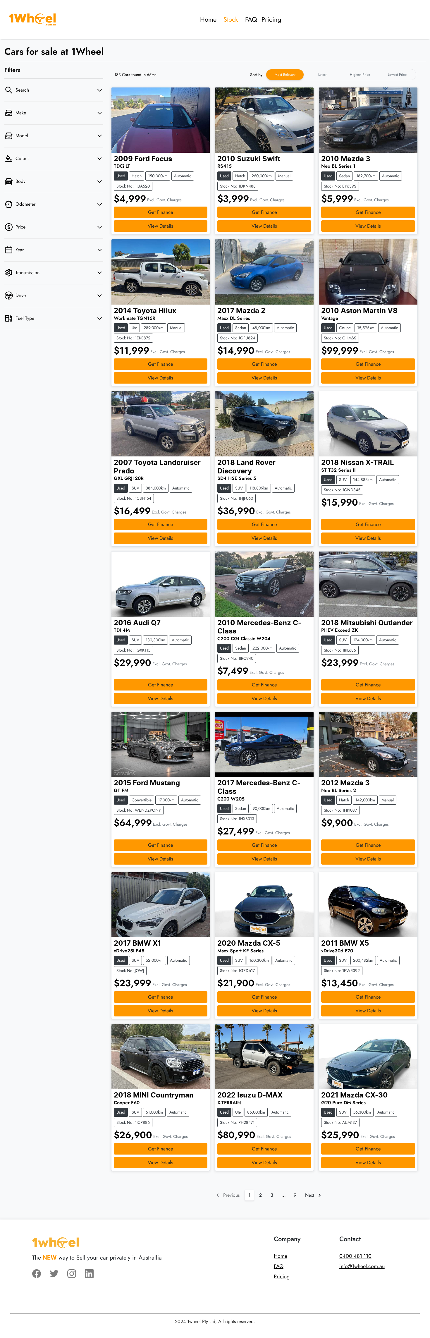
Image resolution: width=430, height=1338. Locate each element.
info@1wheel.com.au (362, 1266)
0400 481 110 (355, 1256)
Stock (230, 19)
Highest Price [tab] (360, 74)
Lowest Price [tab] (397, 74)
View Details (160, 225)
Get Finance (160, 212)
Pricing (271, 19)
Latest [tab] (322, 74)
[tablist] (341, 74)
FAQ (251, 19)
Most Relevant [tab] (285, 74)
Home (208, 19)
